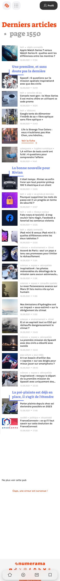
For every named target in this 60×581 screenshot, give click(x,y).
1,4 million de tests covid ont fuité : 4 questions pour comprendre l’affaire (36, 154)
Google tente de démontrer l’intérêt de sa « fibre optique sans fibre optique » (36, 116)
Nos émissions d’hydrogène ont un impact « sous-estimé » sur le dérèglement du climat (39, 307)
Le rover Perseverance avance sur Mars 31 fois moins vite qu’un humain (38, 289)
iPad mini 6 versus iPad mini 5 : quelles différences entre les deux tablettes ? (38, 235)
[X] (20, 569)
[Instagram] (25, 569)
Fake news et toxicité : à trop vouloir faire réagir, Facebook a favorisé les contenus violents (37, 217)
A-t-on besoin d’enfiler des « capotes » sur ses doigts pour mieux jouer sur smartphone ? (38, 360)
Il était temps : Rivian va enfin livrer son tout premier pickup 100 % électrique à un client (37, 182)
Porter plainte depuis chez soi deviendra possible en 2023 (37, 405)
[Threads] (49, 569)
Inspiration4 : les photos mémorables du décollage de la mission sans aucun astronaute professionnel (38, 271)
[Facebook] (30, 569)
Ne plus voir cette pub (14, 480)
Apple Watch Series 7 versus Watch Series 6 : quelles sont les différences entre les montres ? (38, 53)
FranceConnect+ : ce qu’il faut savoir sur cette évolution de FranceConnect (37, 423)
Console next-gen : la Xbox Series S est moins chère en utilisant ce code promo (39, 98)
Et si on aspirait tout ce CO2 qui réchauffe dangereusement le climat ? (38, 325)
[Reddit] (35, 569)
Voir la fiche (28, 140)
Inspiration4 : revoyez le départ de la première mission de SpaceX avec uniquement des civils (38, 378)
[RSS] (40, 569)
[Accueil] (6, 5)
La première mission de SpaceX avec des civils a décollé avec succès (38, 343)
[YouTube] (10, 569)
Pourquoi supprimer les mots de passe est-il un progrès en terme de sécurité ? (38, 200)
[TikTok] (15, 569)
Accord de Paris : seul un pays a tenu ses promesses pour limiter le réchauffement (38, 253)
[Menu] (16, 5)
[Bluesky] (44, 569)
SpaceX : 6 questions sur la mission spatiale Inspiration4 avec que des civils (37, 80)
